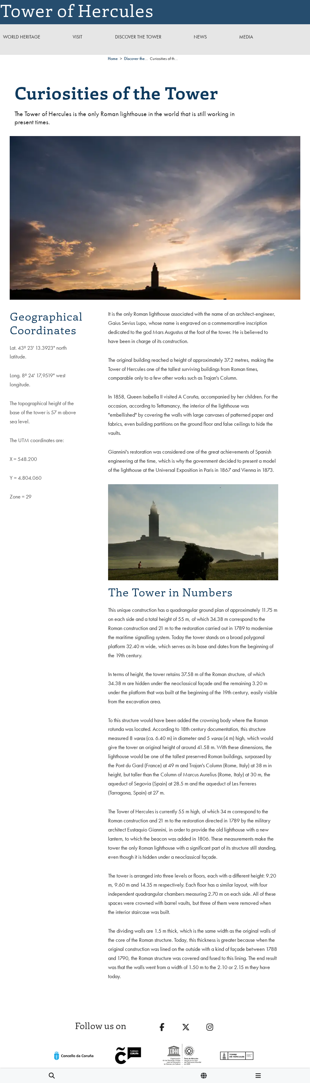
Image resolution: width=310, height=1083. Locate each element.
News (200, 37)
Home (113, 58)
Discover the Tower (138, 37)
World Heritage (21, 37)
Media (246, 37)
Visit (77, 37)
